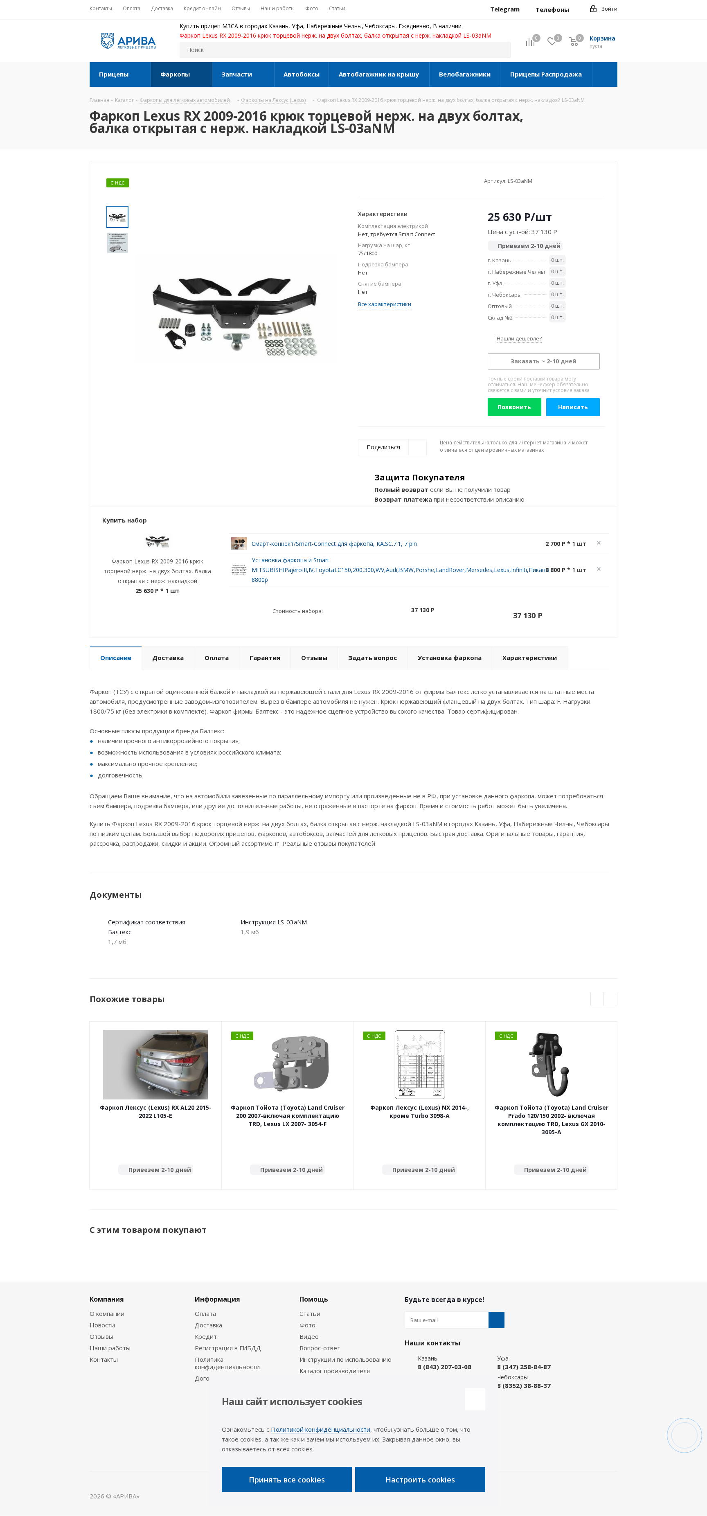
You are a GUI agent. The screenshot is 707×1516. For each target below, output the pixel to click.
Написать (573, 407)
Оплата (205, 1313)
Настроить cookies (420, 1479)
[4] (385, 180)
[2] (370, 180)
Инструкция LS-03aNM (274, 922)
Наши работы (110, 1348)
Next (610, 999)
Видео (309, 1336)
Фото (307, 1325)
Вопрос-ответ (319, 1348)
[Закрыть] (475, 1399)
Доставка (208, 1325)
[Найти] (501, 50)
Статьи (309, 1313)
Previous (597, 999)
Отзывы (101, 1336)
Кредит (206, 1336)
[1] (362, 180)
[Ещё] (604, 74)
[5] (393, 180)
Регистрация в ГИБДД (228, 1348)
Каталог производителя (334, 1371)
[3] (377, 180)
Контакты (104, 1359)
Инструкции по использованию (345, 1359)
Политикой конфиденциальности (320, 1429)
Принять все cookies (287, 1479)
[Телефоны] (575, 9)
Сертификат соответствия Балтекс (146, 927)
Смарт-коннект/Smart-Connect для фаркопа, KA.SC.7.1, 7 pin (334, 543)
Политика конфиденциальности (227, 1363)
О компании (107, 1313)
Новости (102, 1325)
